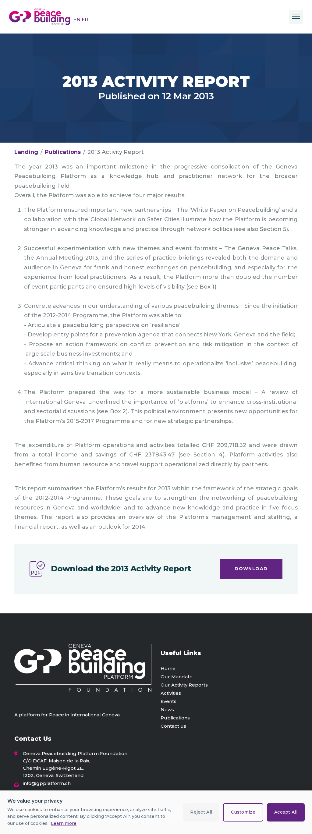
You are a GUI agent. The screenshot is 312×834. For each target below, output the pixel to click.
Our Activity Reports (184, 685)
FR (85, 20)
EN (77, 20)
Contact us (173, 726)
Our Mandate (177, 677)
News (167, 709)
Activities (171, 693)
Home (168, 668)
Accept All (285, 812)
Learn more (63, 823)
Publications (63, 152)
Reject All (201, 812)
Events (168, 701)
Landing (26, 152)
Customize (243, 812)
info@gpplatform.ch (47, 783)
